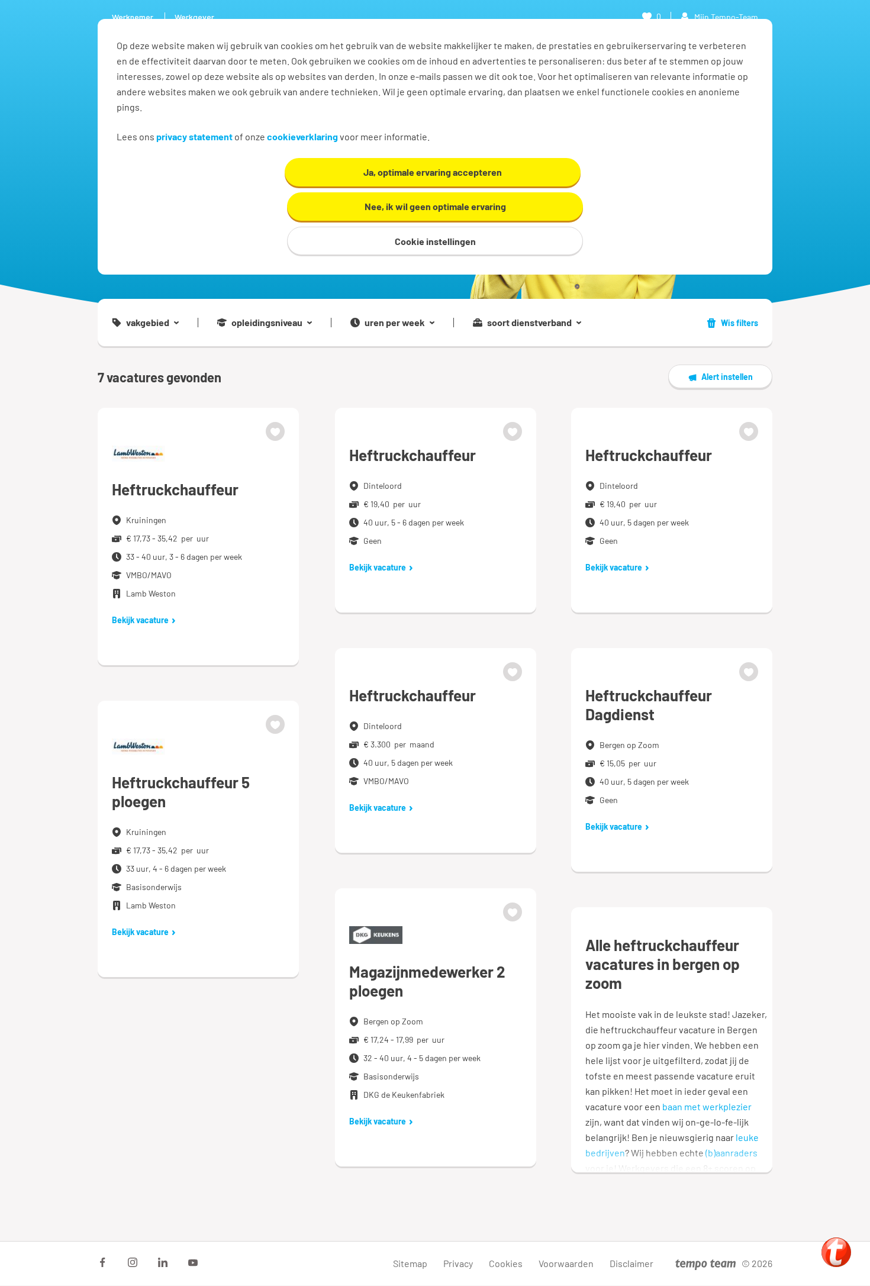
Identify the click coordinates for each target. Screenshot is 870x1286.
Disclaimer (631, 1263)
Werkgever (194, 17)
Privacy (458, 1263)
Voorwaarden (566, 1263)
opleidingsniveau (266, 322)
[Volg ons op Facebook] (102, 1262)
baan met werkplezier (707, 1106)
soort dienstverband (529, 322)
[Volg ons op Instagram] (132, 1262)
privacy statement (194, 136)
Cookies (506, 1263)
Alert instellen (727, 377)
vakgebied (147, 322)
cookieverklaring (302, 136)
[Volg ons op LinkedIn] (162, 1262)
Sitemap (410, 1263)
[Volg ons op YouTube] (193, 1262)
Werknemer (132, 17)
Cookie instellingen (435, 241)
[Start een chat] (836, 1252)
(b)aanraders (731, 1152)
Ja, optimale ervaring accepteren (432, 172)
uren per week (395, 322)
